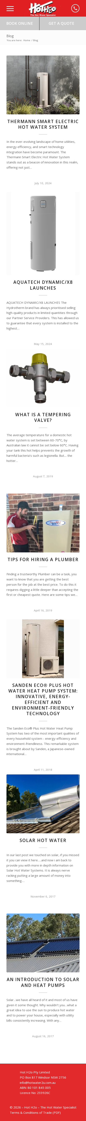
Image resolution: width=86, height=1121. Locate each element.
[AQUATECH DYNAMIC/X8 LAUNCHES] (43, 233)
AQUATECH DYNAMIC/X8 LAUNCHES (43, 285)
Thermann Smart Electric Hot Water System (43, 124)
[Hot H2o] (42, 8)
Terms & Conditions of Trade (31, 1112)
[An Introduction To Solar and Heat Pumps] (43, 943)
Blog (10, 36)
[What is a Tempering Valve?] (43, 378)
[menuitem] (10, 8)
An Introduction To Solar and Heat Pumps (43, 982)
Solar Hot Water (43, 840)
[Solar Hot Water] (43, 803)
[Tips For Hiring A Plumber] (43, 523)
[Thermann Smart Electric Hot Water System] (43, 85)
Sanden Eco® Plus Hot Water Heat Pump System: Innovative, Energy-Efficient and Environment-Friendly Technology (43, 699)
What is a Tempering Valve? (43, 417)
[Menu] (10, 8)
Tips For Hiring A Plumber (43, 559)
